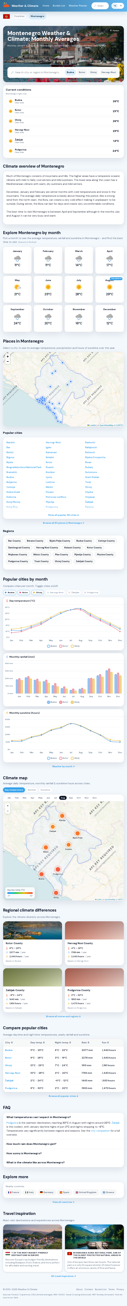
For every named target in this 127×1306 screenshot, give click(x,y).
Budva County (84, 540)
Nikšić (49, 487)
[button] (7, 356)
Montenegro (37, 16)
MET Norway (98, 1294)
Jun (48, 797)
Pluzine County (105, 554)
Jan (9, 797)
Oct (79, 797)
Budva (70, 72)
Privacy (120, 1289)
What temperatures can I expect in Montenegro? (38, 1117)
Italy (31, 1192)
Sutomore (91, 472)
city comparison (100, 1130)
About (79, 1289)
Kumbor (50, 472)
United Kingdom (87, 1192)
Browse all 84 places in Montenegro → (63, 523)
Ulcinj (93, 72)
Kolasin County (72, 547)
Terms (111, 1289)
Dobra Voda (13, 491)
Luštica (50, 482)
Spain (66, 1192)
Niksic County (41, 554)
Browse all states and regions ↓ (63, 1016)
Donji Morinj (13, 501)
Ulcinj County (62, 561)
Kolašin (50, 457)
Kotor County (94, 547)
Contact (89, 1289)
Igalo (48, 447)
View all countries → (63, 1202)
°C (115, 5)
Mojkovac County (17, 554)
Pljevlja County (82, 554)
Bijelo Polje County (60, 540)
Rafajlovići (91, 447)
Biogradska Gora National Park (24, 467)
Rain (85, 1042)
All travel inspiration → (63, 1276)
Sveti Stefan (92, 477)
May (40, 797)
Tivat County (41, 561)
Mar (25, 797)
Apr (32, 797)
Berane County (35, 540)
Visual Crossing (73, 1294)
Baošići (10, 442)
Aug (63, 797)
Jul (55, 797)
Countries (19, 16)
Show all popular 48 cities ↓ (63, 515)
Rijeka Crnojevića (95, 457)
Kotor (82, 72)
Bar (8, 447)
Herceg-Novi (109, 72)
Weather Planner (78, 5)
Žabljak (89, 501)
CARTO (119, 425)
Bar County (14, 540)
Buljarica (11, 482)
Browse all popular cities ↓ (63, 1096)
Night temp (63, 1042)
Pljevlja (50, 501)
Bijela (9, 462)
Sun (105, 1042)
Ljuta (49, 477)
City (9, 1042)
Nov (87, 797)
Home (46, 5)
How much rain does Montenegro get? (31, 1144)
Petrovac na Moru (56, 496)
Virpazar (90, 496)
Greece (110, 1192)
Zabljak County (84, 561)
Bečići (10, 452)
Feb (17, 797)
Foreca (14, 1294)
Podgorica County (18, 561)
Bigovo (10, 457)
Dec (95, 797)
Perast (50, 491)
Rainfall (32, 790)
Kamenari (51, 452)
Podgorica (11, 1088)
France (15, 1192)
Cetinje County (106, 540)
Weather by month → (63, 766)
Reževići (90, 452)
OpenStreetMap (106, 425)
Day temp (37, 1042)
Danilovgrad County (19, 547)
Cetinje (10, 487)
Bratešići (11, 472)
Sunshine (45, 790)
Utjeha (89, 491)
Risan (88, 462)
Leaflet (92, 425)
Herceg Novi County (47, 547)
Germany (48, 1192)
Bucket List (59, 5)
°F (121, 5)
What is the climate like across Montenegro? (35, 1162)
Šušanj (89, 467)
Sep (71, 797)
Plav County (61, 554)
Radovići (90, 442)
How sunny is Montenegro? (24, 1153)
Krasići (50, 467)
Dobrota (11, 496)
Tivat (88, 482)
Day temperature (14, 790)
